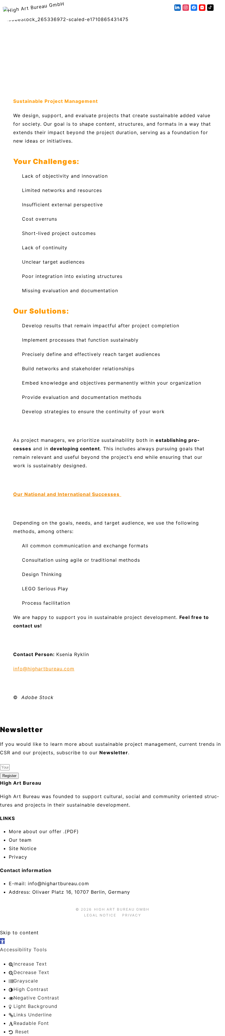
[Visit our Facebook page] (194, 7)
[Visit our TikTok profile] (210, 7)
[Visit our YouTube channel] (202, 7)
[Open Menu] (222, 7)
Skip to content (19, 932)
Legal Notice (100, 915)
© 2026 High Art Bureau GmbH (112, 909)
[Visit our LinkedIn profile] (177, 7)
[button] (2, 941)
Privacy (131, 915)
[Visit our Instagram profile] (186, 7)
